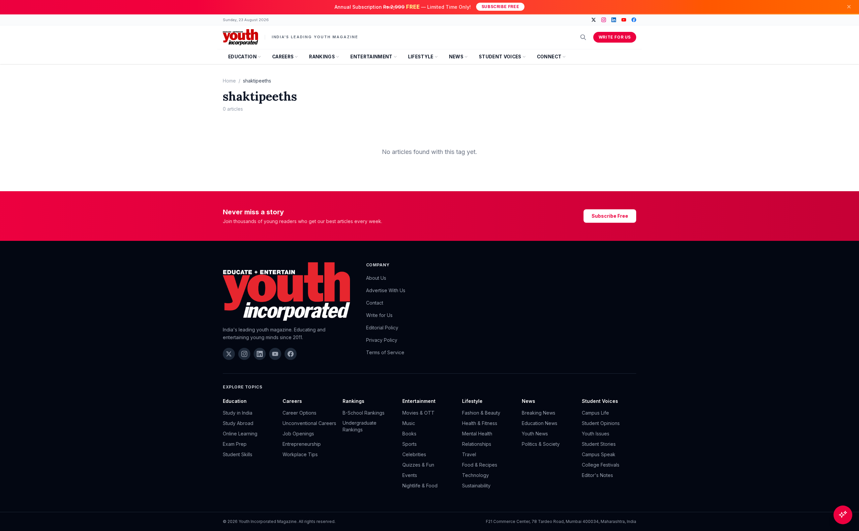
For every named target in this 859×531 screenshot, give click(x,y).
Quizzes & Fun (418, 465)
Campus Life (595, 413)
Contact (374, 303)
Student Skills (237, 454)
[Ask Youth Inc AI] (842, 515)
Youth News (535, 433)
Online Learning (240, 433)
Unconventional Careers (309, 423)
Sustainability (476, 485)
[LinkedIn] (613, 19)
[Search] (583, 37)
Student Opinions (601, 423)
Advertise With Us (385, 290)
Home (229, 81)
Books (409, 433)
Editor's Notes (597, 475)
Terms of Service (385, 352)
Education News (539, 423)
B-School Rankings (364, 413)
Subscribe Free (500, 6)
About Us (376, 278)
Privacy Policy (381, 340)
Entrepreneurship (302, 444)
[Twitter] (593, 19)
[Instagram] (603, 19)
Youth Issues (595, 433)
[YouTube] (623, 19)
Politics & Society (541, 444)
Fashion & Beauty (481, 413)
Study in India (237, 413)
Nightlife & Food (420, 485)
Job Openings (298, 433)
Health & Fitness (479, 423)
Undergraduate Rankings (359, 426)
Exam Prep (235, 444)
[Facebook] (633, 19)
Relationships (476, 444)
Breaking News (538, 413)
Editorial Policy (382, 327)
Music (408, 423)
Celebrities (414, 454)
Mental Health (477, 433)
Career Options (299, 413)
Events (409, 475)
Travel (469, 454)
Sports (409, 444)
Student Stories (599, 444)
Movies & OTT (418, 413)
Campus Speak (598, 454)
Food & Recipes (479, 465)
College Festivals (600, 465)
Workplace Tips (300, 454)
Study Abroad (238, 423)
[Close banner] (849, 6)
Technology (475, 475)
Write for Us (615, 37)
